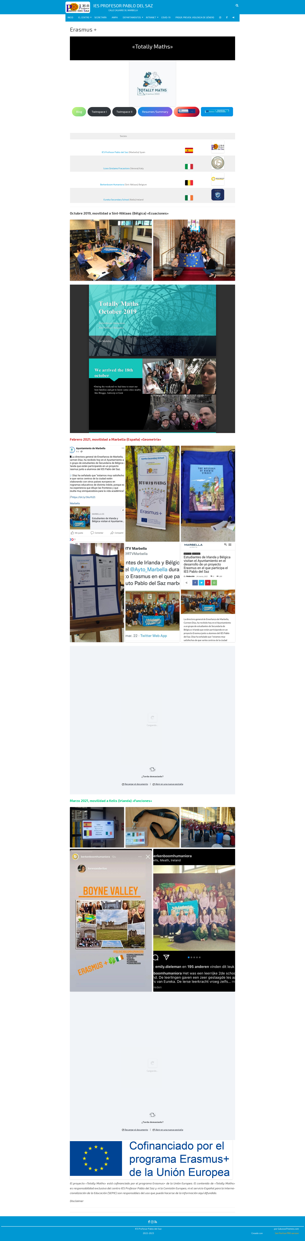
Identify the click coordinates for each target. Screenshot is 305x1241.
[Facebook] (149, 1222)
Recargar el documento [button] (136, 784)
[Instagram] (152, 1222)
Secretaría (100, 17)
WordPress (268, 1233)
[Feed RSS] (155, 1222)
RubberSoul (268, 1228)
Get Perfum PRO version (287, 1233)
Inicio (70, 17)
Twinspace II (124, 111)
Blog (79, 111)
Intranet (151, 17)
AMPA (115, 17)
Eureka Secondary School (116, 199)
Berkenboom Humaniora (112, 184)
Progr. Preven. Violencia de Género (195, 17)
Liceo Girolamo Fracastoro (116, 168)
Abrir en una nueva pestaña (169, 784)
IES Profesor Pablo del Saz (123, 5)
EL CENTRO (83, 17)
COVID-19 (165, 17)
